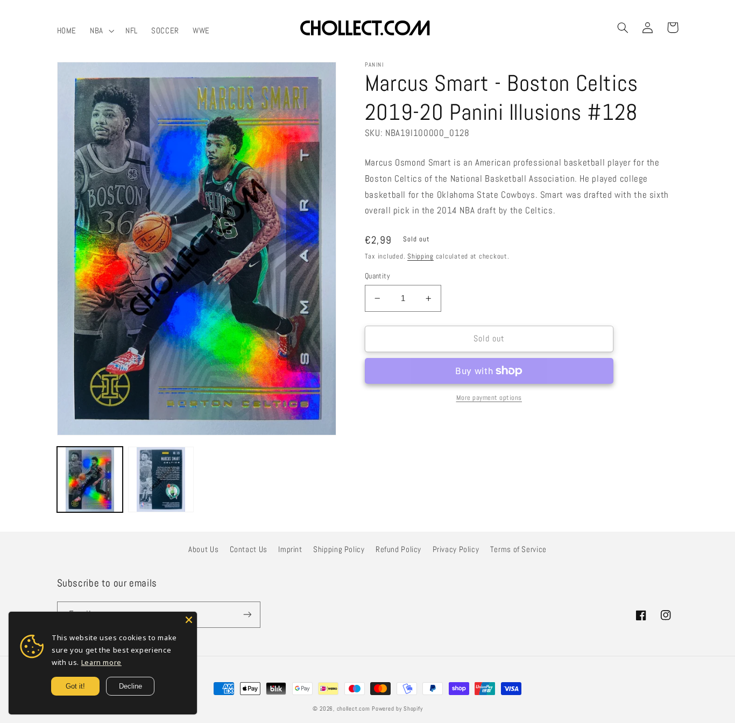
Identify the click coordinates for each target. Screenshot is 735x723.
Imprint (290, 549)
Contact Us (248, 549)
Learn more (101, 662)
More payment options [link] (489, 397)
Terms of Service (518, 549)
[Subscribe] (247, 615)
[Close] (188, 619)
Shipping (420, 256)
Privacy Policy (456, 549)
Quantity (377, 276)
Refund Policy (398, 549)
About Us (203, 549)
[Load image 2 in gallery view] (161, 479)
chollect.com (353, 708)
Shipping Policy (338, 549)
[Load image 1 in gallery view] (90, 479)
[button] (101, 30)
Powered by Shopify (397, 708)
